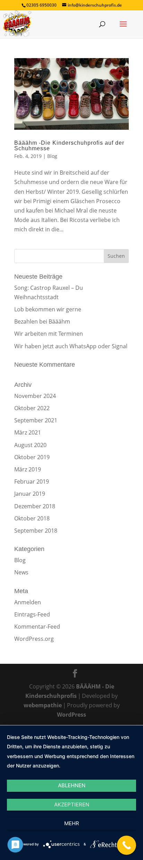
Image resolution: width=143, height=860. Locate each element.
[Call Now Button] (126, 845)
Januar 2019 (29, 493)
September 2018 (35, 530)
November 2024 (35, 396)
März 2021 (27, 432)
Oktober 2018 (32, 518)
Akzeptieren (71, 804)
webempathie (43, 705)
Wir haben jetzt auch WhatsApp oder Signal (70, 346)
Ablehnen (71, 785)
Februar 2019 (31, 481)
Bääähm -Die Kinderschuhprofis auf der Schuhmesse (69, 145)
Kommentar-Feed (37, 626)
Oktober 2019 (32, 457)
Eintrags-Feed (32, 614)
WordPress (71, 714)
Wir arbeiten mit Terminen (48, 333)
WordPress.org (34, 639)
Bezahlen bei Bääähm (42, 321)
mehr (71, 823)
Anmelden (27, 602)
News (21, 572)
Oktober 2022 (32, 408)
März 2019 (27, 469)
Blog (52, 156)
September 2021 (35, 420)
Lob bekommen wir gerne (47, 309)
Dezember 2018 (34, 506)
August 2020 (30, 445)
